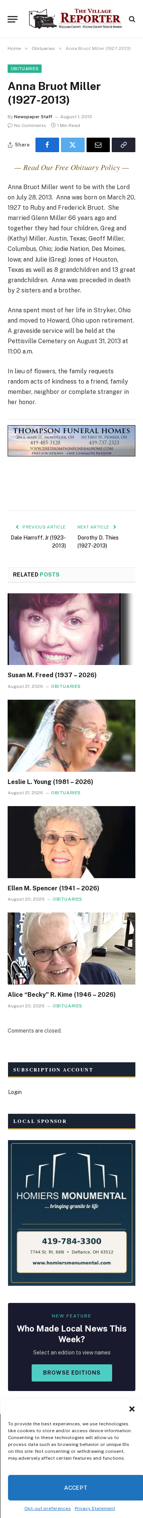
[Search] (131, 19)
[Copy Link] (123, 145)
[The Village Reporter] (75, 19)
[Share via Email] (98, 145)
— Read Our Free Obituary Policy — (71, 167)
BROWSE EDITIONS (72, 1373)
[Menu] (13, 19)
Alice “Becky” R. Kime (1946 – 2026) (62, 994)
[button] (131, 1409)
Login (15, 1092)
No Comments (30, 125)
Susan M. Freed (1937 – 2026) (52, 675)
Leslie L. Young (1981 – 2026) (50, 782)
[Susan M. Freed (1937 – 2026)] (71, 629)
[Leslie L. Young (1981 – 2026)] (71, 735)
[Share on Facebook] (47, 145)
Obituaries (25, 68)
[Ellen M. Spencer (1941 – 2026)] (71, 842)
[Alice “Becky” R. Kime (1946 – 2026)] (71, 948)
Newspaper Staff (33, 116)
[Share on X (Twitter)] (73, 145)
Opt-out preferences (47, 1508)
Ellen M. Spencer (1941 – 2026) (54, 888)
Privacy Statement (95, 1508)
